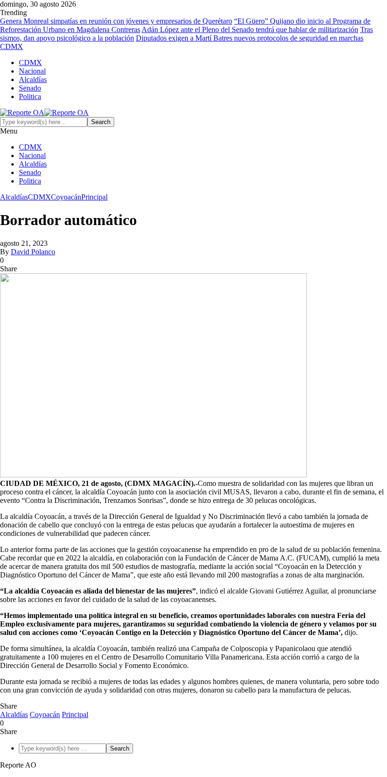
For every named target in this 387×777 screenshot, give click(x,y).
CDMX (30, 62)
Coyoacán (66, 197)
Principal (94, 197)
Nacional (32, 71)
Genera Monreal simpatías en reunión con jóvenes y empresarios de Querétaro (116, 21)
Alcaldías (33, 79)
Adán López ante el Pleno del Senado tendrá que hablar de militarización (250, 29)
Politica (30, 96)
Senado (30, 88)
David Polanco (33, 252)
